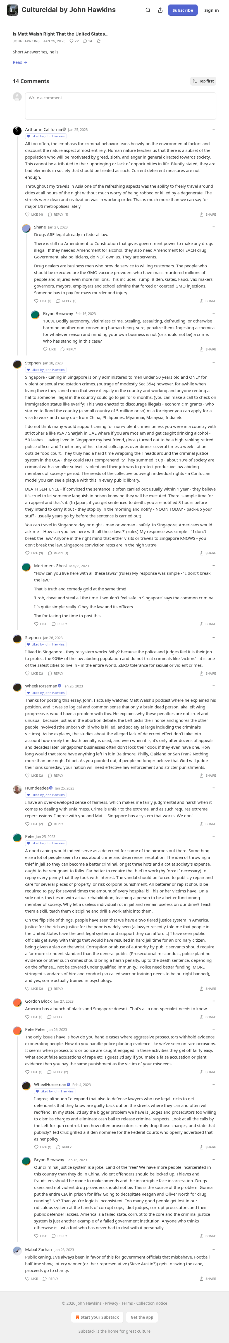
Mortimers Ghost (50, 565)
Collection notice (151, 1303)
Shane (40, 227)
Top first (206, 81)
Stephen (33, 363)
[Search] (148, 10)
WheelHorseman (41, 686)
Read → (20, 62)
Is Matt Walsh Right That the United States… (61, 34)
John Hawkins (26, 41)
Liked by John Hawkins (48, 136)
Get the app (142, 1317)
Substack (86, 1331)
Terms (127, 1303)
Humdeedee (37, 788)
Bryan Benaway (58, 313)
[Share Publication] (160, 10)
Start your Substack (100, 1317)
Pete (29, 836)
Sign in (211, 10)
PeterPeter (35, 1029)
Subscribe (183, 10)
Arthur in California (43, 129)
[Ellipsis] (213, 129)
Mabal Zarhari (38, 1249)
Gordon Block (38, 1001)
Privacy (111, 1303)
